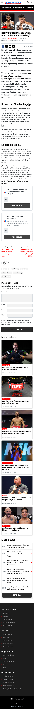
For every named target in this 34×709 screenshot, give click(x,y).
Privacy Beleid (7, 626)
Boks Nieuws (7, 8)
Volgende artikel (24, 247)
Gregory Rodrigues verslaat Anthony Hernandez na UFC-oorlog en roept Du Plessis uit (15, 467)
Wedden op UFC (8, 676)
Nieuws (4, 27)
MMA (3, 273)
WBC (4, 668)
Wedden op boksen (9, 682)
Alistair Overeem (8, 634)
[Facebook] (3, 46)
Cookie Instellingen (9, 623)
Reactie (4, 292)
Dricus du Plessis (7, 463)
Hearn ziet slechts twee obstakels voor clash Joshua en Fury (16, 368)
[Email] (10, 46)
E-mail (3, 310)
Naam (3, 305)
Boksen (4, 269)
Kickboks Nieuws (19, 8)
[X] (6, 46)
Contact (5, 616)
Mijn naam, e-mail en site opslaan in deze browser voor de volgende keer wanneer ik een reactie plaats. (16, 322)
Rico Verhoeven (6, 277)
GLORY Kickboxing (13, 269)
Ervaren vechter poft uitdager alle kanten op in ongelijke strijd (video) (26, 253)
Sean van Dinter (12, 38)
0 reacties (29, 46)
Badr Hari (6, 637)
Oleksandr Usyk (8, 640)
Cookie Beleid (7, 619)
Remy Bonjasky (18, 273)
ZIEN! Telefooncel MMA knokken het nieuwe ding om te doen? (7, 253)
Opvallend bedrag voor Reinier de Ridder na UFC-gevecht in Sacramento (16, 433)
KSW (4, 658)
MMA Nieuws (6, 399)
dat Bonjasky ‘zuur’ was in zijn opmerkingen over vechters (16, 76)
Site (2, 315)
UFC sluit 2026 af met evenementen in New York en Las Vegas (15, 402)
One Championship (9, 661)
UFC (4, 665)
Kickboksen (24, 269)
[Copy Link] (13, 46)
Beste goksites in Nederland (12, 689)
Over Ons (5, 613)
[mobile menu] (2, 2)
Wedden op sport (8, 686)
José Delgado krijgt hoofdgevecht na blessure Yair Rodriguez (15, 529)
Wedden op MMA (8, 679)
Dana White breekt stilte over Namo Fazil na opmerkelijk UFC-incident (16, 499)
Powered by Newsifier (17, 706)
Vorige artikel (8, 247)
